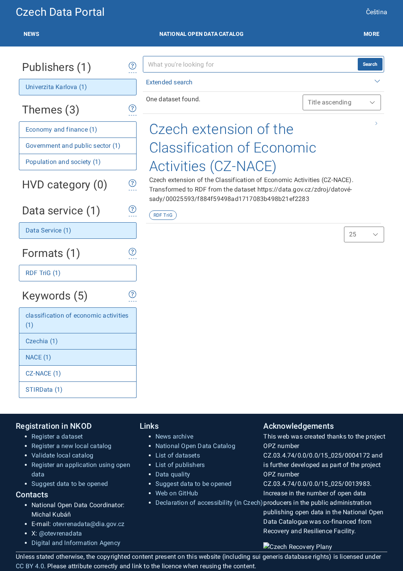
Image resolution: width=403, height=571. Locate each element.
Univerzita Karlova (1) (56, 87)
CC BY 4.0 (30, 566)
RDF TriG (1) (43, 273)
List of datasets (177, 455)
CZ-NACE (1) (43, 373)
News (31, 34)
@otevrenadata (60, 533)
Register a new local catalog (71, 446)
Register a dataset (57, 436)
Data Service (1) (48, 230)
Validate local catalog (62, 455)
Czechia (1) (42, 341)
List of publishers (180, 465)
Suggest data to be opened (69, 483)
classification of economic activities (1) (77, 320)
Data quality (172, 474)
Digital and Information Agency (75, 543)
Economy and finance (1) (62, 129)
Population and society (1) (63, 162)
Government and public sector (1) (73, 145)
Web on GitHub (176, 493)
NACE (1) (39, 357)
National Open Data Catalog (195, 446)
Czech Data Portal (60, 12)
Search (370, 64)
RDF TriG (163, 215)
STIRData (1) (44, 389)
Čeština (376, 12)
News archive (174, 436)
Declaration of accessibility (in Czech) (209, 502)
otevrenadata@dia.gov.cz (89, 524)
